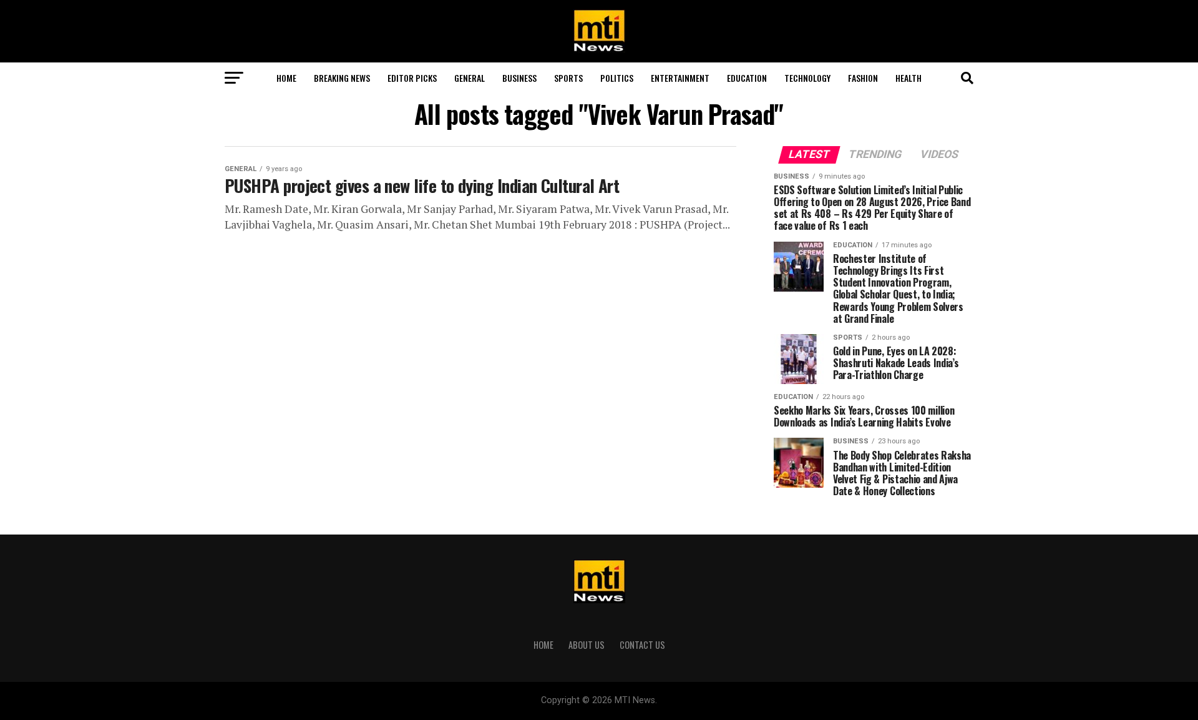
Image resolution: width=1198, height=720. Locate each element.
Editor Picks (412, 77)
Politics (616, 77)
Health (908, 77)
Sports (568, 77)
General (469, 77)
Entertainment (680, 77)
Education (747, 77)
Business (519, 77)
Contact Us (642, 644)
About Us (586, 644)
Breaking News (342, 77)
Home (286, 77)
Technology (807, 77)
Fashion (863, 77)
